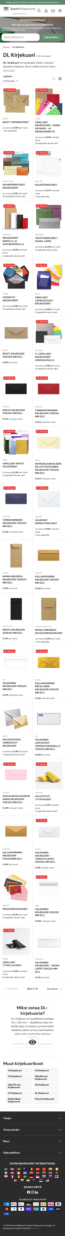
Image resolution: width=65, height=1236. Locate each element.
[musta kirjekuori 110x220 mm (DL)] (16, 389)
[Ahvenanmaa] (6, 1169)
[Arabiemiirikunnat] (18, 1169)
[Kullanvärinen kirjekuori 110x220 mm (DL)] (48, 555)
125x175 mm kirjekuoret (14, 1086)
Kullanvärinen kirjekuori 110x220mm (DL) (12, 855)
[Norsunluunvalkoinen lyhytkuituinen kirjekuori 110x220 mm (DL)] (48, 442)
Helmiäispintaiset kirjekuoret (14, 186)
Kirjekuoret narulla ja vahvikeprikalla (13, 241)
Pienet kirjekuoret (44, 1098)
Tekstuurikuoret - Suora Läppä (47, 240)
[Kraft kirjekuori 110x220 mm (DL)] (16, 332)
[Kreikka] (25, 1172)
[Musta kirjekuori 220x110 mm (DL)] (16, 609)
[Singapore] (37, 1176)
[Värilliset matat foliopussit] (16, 442)
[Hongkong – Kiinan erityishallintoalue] (44, 1169)
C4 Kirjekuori (42, 1070)
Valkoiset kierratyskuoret (46, 522)
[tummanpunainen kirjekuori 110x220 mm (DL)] (48, 389)
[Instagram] (32, 1192)
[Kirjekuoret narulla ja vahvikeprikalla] (16, 217)
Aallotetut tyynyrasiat (43, 798)
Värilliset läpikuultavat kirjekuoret (44, 300)
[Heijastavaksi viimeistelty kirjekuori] (16, 718)
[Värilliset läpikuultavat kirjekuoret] (48, 276)
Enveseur (35, 1228)
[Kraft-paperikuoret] (16, 101)
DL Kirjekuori (42, 1093)
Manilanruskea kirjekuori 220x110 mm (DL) (15, 579)
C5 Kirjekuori (15, 1076)
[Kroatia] (31, 1172)
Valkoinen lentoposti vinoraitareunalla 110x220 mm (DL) (47, 744)
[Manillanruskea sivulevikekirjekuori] (48, 609)
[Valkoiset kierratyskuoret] (48, 499)
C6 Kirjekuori (42, 1084)
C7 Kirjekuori (15, 1093)
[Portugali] (56, 1172)
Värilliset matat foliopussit (13, 465)
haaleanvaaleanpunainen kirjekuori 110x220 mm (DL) (16, 799)
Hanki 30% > (52, 37)
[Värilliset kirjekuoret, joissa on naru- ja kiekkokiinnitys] (48, 101)
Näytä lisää (9, 70)
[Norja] (50, 1172)
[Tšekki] (21, 1180)
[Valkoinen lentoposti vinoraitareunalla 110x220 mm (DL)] (48, 718)
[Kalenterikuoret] (48, 164)
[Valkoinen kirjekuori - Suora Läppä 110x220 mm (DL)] (48, 941)
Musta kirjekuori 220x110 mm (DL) (14, 631)
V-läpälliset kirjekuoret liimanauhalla (44, 357)
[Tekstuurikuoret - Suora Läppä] (48, 217)
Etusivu (6, 47)
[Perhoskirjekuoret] (16, 888)
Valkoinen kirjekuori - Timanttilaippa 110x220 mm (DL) (45, 857)
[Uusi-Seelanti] (34, 1180)
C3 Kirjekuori (15, 1070)
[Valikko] (59, 10)
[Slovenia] (50, 1176)
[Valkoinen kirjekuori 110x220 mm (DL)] (16, 662)
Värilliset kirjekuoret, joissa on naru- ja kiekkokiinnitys (47, 127)
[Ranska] (12, 1176)
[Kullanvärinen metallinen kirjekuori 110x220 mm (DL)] (48, 662)
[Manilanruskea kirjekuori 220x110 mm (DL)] (16, 555)
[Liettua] (44, 1172)
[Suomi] (56, 1176)
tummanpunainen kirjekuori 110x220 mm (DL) (47, 413)
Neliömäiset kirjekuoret (14, 1100)
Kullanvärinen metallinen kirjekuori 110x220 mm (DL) (47, 688)
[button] (53, 10)
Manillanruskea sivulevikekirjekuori (48, 631)
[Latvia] (37, 1172)
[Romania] (18, 1176)
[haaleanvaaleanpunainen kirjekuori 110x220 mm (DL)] (16, 775)
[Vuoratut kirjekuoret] (16, 276)
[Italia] (6, 1172)
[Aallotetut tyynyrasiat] (48, 775)
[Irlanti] (56, 1169)
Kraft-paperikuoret (16, 122)
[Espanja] (37, 1169)
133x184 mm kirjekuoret (41, 1077)
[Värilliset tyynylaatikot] (16, 941)
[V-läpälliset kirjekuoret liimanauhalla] (48, 333)
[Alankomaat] (12, 1169)
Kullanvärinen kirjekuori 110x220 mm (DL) (47, 579)
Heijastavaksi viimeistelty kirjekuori (12, 742)
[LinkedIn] (36, 1192)
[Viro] (40, 1180)
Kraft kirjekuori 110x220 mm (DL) (13, 355)
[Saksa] (31, 1176)
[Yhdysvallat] (47, 1180)
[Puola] (6, 1176)
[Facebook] (28, 1192)
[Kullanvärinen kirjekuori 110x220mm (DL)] (16, 831)
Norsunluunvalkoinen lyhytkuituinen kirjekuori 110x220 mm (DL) (48, 468)
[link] (13, 989)
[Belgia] (31, 1169)
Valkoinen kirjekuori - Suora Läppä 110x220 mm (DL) (47, 967)
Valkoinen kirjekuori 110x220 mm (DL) (15, 686)
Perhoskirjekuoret (15, 909)
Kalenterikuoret (46, 184)
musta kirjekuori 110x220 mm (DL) (14, 412)
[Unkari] (28, 1180)
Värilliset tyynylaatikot (12, 964)
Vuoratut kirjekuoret (10, 299)
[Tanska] (15, 1180)
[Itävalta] (12, 1172)
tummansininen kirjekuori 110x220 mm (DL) (15, 523)
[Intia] (50, 1169)
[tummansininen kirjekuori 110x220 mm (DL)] (16, 499)
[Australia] (25, 1169)
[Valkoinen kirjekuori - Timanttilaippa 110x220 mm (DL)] (48, 831)
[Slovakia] (44, 1176)
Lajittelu (7, 76)
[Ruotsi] (25, 1176)
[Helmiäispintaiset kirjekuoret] (16, 163)
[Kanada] (18, 1172)
